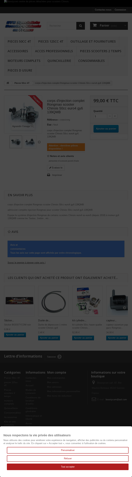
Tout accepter (68, 466)
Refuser (68, 458)
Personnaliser (68, 450)
